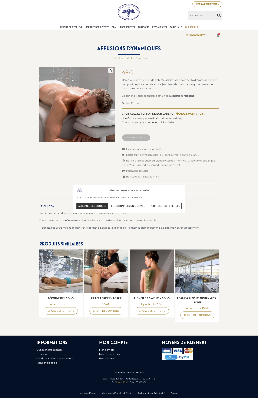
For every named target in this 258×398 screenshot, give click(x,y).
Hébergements (127, 27)
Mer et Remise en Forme (106, 298)
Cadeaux (193, 27)
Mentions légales (46, 362)
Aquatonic (143, 27)
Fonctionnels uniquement (129, 206)
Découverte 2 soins (61, 298)
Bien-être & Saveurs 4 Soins (152, 298)
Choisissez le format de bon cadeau (164, 113)
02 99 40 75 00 (121, 382)
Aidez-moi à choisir (192, 113)
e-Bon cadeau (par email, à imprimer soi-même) (153, 118)
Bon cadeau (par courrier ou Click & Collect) (150, 122)
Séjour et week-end (71, 27)
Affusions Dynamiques (137, 58)
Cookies (174, 393)
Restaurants (159, 27)
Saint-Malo (176, 27)
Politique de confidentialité (151, 393)
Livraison (41, 354)
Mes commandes (109, 354)
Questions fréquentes (49, 349)
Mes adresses (107, 358)
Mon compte (107, 349)
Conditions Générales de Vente (54, 358)
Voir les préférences (165, 206)
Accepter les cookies (92, 206)
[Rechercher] (219, 15)
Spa (114, 27)
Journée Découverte (97, 27)
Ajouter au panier (136, 137)
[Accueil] (111, 58)
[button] (110, 70)
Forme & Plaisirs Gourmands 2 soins (197, 300)
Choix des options (60, 310)
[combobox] (202, 15)
